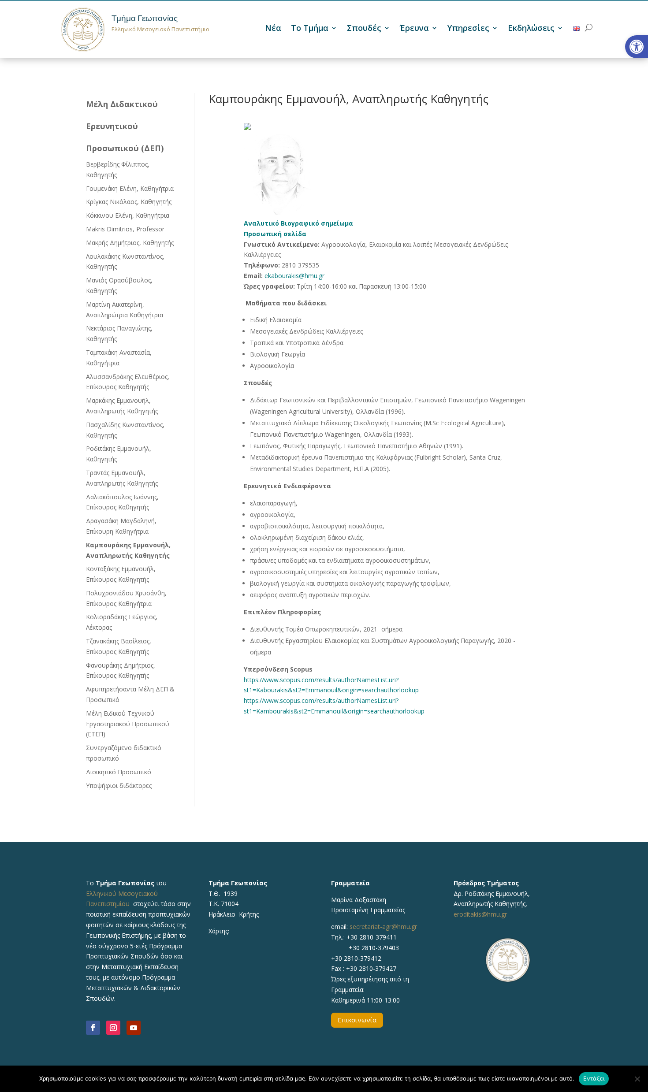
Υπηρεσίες (468, 29)
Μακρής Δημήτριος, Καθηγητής (130, 242)
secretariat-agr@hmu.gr (383, 926)
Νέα (273, 29)
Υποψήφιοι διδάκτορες (119, 785)
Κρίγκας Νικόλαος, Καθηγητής (128, 201)
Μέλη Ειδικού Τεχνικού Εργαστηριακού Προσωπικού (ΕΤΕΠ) (127, 724)
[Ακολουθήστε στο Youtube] (134, 1028)
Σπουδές (364, 29)
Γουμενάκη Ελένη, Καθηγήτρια (130, 188)
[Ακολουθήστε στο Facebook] (93, 1028)
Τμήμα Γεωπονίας (145, 18)
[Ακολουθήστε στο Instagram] (113, 1028)
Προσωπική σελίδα (275, 234)
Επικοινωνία (357, 1019)
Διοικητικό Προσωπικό (118, 772)
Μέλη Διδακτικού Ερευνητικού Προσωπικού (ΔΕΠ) (125, 126)
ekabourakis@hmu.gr (294, 275)
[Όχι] (637, 1078)
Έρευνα (414, 29)
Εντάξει (594, 1078)
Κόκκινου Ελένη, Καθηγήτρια (127, 215)
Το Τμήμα (309, 29)
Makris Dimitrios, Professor (125, 229)
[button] (636, 46)
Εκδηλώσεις (531, 29)
